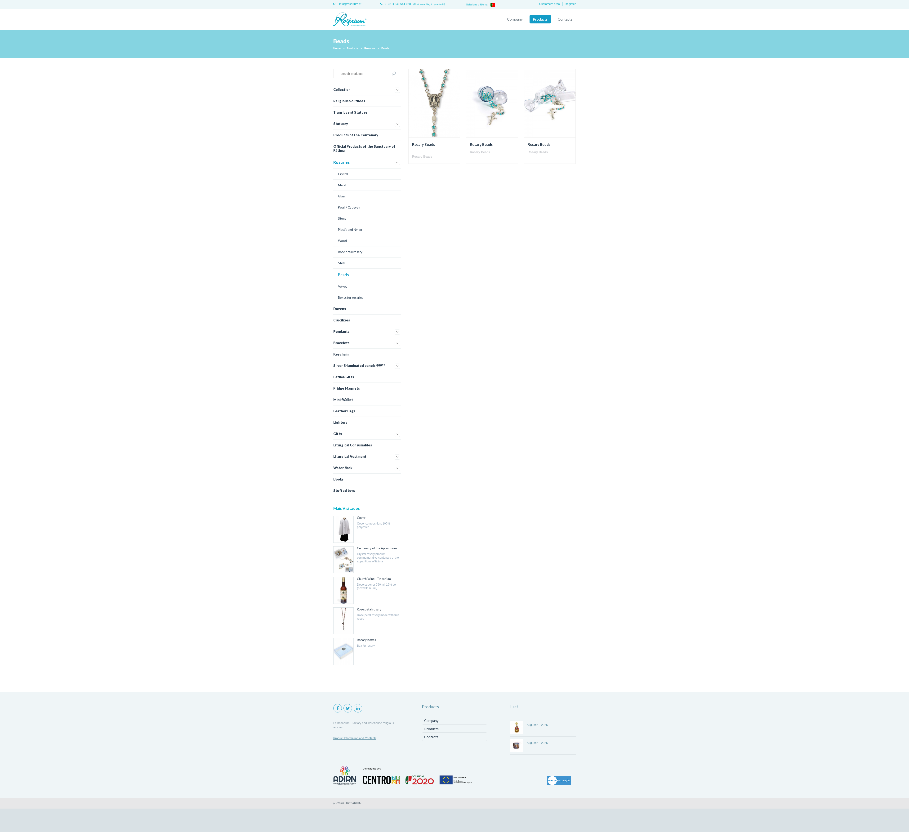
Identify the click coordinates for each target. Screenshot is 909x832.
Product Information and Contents (354, 738)
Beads (385, 48)
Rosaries (369, 48)
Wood (342, 241)
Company (515, 19)
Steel (341, 263)
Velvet (342, 286)
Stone (342, 218)
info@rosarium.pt (350, 4)
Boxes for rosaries (350, 297)
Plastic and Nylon (350, 229)
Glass (342, 196)
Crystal (343, 174)
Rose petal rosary (350, 252)
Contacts (565, 19)
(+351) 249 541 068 (398, 4)
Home (337, 48)
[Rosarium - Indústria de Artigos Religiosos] (349, 20)
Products (540, 19)
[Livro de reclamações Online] (559, 781)
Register (570, 4)
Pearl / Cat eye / (349, 207)
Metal (342, 185)
